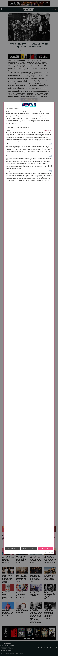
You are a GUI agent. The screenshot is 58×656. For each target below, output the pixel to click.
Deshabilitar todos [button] (12, 548)
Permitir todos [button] (45, 548)
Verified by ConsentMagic (49, 552)
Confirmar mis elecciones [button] (29, 548)
